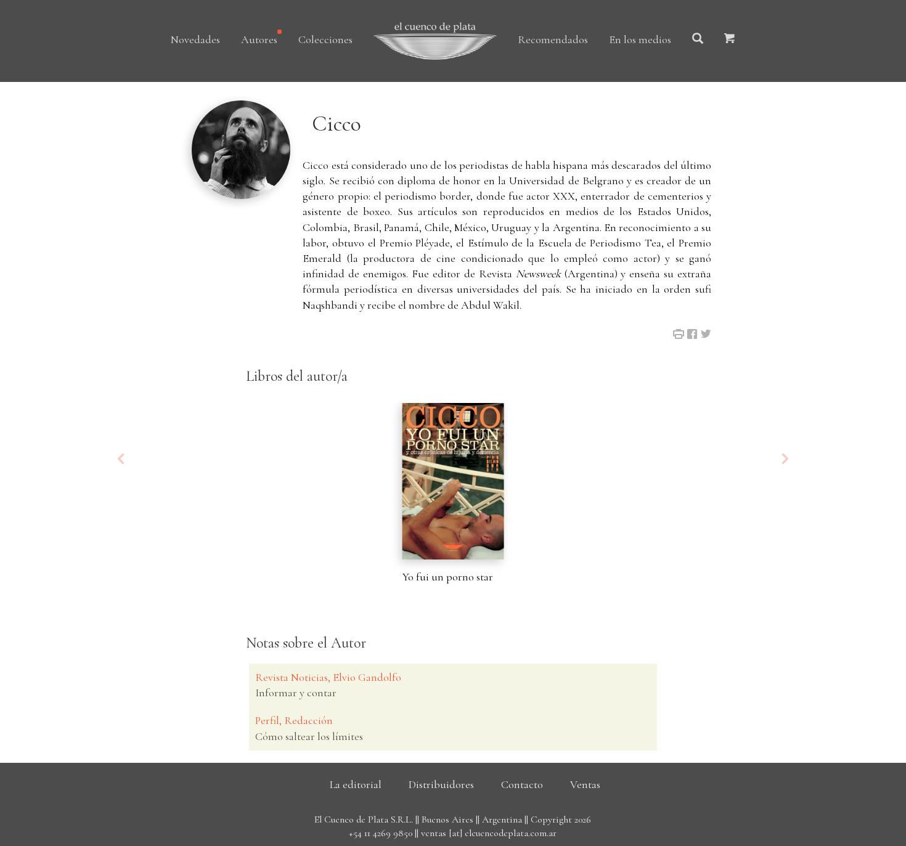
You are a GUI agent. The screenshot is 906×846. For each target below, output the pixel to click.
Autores (259, 39)
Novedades (195, 39)
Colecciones (325, 39)
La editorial (356, 784)
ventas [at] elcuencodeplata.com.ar (489, 833)
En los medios (640, 39)
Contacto (522, 784)
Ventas (585, 784)
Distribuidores (441, 784)
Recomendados (553, 39)
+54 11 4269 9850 (380, 833)
